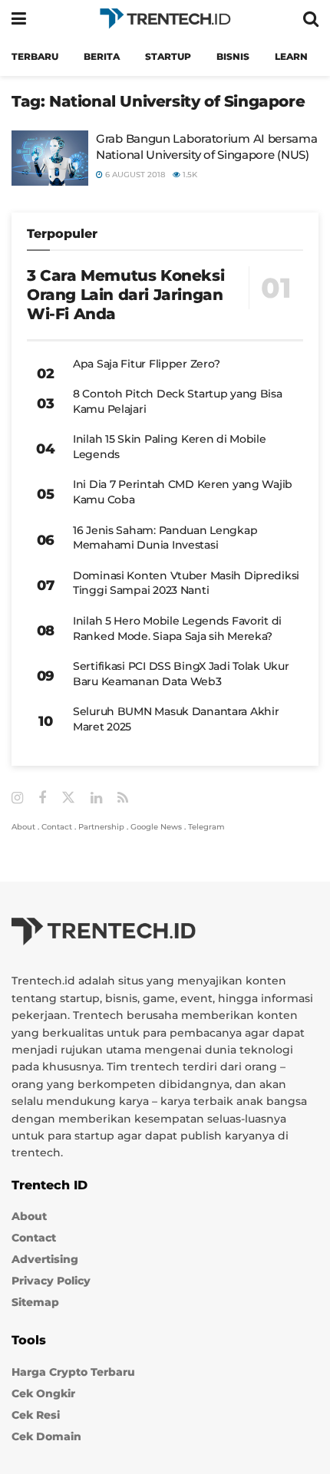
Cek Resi (36, 1415)
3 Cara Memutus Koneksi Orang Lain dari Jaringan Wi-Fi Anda (125, 294)
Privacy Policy (51, 1281)
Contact (56, 827)
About (23, 827)
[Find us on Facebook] (42, 798)
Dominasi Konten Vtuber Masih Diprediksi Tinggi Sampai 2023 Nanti (186, 583)
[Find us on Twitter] (68, 798)
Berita (102, 56)
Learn (291, 56)
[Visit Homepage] (165, 18)
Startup (168, 56)
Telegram (206, 827)
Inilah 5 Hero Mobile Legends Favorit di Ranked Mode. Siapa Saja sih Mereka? (177, 628)
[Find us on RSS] (122, 798)
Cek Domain (46, 1436)
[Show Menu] (19, 19)
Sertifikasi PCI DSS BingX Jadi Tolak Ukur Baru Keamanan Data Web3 (181, 673)
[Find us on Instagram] (17, 798)
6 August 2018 (134, 175)
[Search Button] (310, 19)
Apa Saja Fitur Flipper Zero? (146, 364)
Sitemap (35, 1302)
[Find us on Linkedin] (96, 798)
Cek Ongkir (43, 1393)
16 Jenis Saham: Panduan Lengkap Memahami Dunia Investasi (165, 537)
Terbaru (35, 56)
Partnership (101, 827)
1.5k (188, 175)
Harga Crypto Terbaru (73, 1372)
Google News (156, 827)
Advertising (45, 1259)
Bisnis (232, 56)
